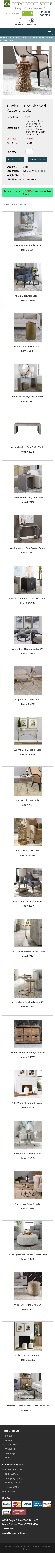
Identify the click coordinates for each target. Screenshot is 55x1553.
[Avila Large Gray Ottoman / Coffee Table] (27, 1235)
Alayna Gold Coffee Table (27, 699)
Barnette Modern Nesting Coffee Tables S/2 (27, 1405)
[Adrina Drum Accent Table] (27, 327)
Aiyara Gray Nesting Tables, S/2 (27, 649)
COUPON (30, 191)
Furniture (14, 37)
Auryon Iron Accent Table (27, 1204)
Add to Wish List (37, 159)
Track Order (11, 1444)
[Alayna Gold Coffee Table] (27, 680)
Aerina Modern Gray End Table (27, 497)
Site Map (10, 1453)
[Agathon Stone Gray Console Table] (27, 529)
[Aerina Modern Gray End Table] (27, 479)
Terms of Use (12, 1487)
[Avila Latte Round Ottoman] (27, 1286)
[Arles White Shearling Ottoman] (27, 1084)
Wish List (10, 1449)
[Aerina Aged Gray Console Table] (27, 378)
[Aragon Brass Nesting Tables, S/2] (27, 983)
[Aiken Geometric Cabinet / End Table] (27, 580)
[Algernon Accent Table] (27, 832)
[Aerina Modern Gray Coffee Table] (27, 428)
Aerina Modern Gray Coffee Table (27, 447)
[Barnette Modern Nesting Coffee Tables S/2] (27, 1387)
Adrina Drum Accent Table (27, 346)
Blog (7, 1457)
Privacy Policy (12, 1482)
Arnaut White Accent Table (27, 1153)
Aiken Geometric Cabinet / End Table (27, 598)
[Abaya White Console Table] (27, 226)
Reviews (23, 205)
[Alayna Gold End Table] (27, 781)
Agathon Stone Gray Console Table (27, 548)
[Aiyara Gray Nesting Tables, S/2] (27, 630)
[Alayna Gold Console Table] (27, 731)
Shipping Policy (13, 1478)
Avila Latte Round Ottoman (27, 1305)
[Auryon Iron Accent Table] (27, 1185)
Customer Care (13, 1469)
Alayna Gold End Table (27, 800)
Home (3, 37)
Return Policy (12, 1474)
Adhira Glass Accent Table (28, 295)
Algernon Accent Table (27, 850)
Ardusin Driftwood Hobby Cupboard (27, 1052)
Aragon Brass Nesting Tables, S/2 (27, 1002)
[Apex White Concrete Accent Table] (27, 933)
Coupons (10, 1491)
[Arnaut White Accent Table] (27, 1135)
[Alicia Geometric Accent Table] (27, 882)
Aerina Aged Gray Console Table (27, 396)
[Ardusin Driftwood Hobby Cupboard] (27, 1034)
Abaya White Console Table (27, 245)
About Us (10, 1440)
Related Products (10, 205)
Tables (24, 37)
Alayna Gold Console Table (27, 750)
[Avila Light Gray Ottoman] (27, 1336)
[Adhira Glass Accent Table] (27, 277)
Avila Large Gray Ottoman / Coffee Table (27, 1254)
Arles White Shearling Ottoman (27, 1103)
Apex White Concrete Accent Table (27, 951)
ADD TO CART (15, 159)
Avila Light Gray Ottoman (27, 1355)
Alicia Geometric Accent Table (27, 901)
